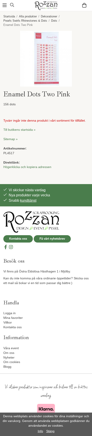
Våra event (11, 348)
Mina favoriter (13, 318)
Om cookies (11, 362)
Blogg (7, 366)
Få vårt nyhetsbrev (52, 238)
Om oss (8, 353)
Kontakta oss (18, 238)
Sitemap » (10, 139)
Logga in (9, 313)
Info (40, 431)
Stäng (50, 431)
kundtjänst (28, 200)
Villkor (7, 322)
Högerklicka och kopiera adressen (27, 167)
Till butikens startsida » (19, 129)
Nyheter (9, 357)
